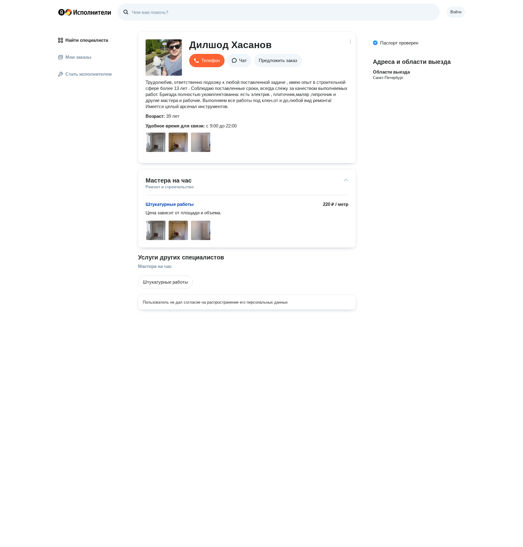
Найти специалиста (86, 40)
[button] (207, 60)
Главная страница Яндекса (61, 12)
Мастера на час (155, 266)
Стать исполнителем (88, 74)
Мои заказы (78, 57)
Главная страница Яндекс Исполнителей (84, 12)
